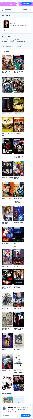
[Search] (19, 10)
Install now (26, 3)
